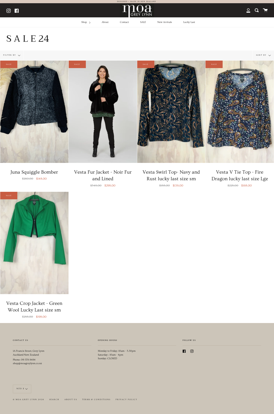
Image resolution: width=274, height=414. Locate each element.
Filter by (10, 55)
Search (54, 400)
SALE (143, 22)
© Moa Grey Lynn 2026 (28, 400)
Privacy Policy (126, 400)
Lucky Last (189, 22)
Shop (84, 22)
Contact (124, 22)
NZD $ (20, 389)
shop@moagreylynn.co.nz (27, 363)
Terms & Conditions (96, 400)
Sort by (261, 55)
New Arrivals (164, 22)
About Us (70, 400)
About (105, 22)
